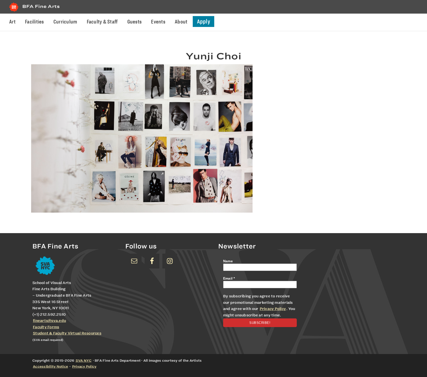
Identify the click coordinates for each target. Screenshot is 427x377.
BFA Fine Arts (41, 6)
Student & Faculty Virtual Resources (67, 333)
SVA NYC (84, 360)
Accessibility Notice (50, 366)
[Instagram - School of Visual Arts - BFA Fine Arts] (169, 261)
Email (229, 278)
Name (228, 261)
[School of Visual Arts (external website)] (13, 11)
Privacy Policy (273, 308)
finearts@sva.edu (49, 320)
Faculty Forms (46, 327)
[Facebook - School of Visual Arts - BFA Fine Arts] (152, 261)
